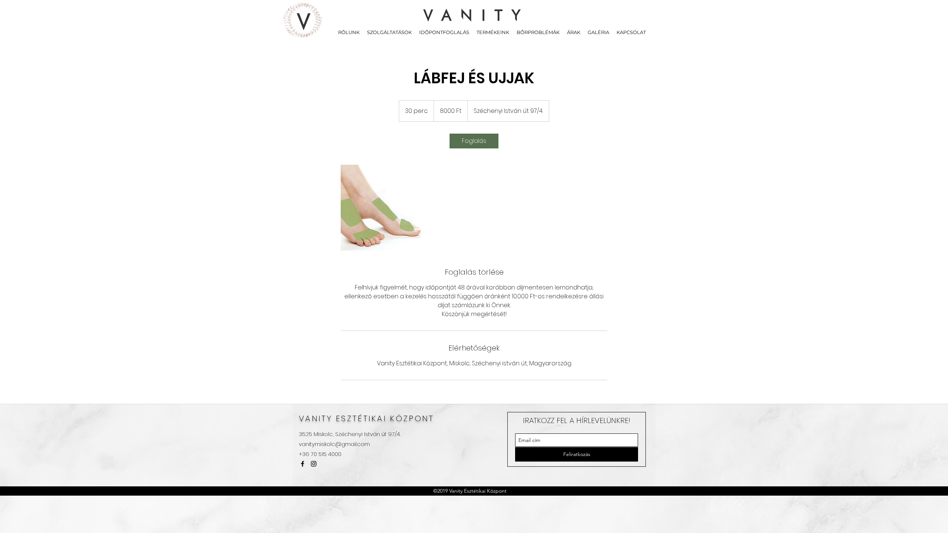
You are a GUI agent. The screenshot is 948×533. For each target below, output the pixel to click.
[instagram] (313, 463)
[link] (474, 141)
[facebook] (302, 463)
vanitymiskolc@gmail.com (334, 444)
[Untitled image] (384, 208)
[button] (389, 32)
